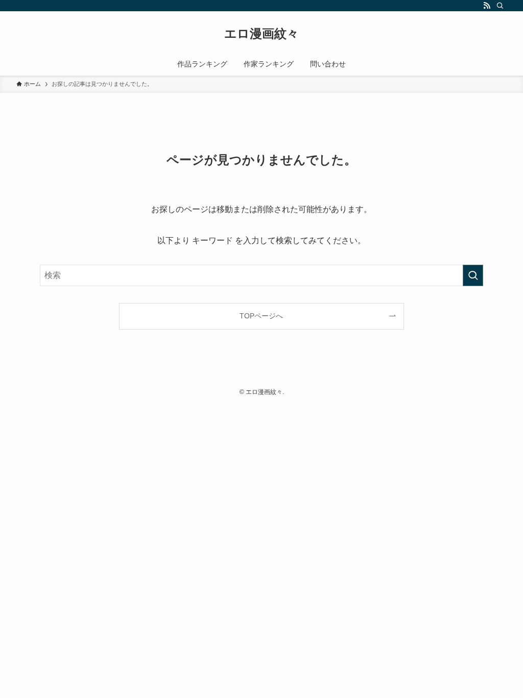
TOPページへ (261, 316)
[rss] (486, 5)
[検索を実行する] (473, 275)
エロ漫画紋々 (261, 34)
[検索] (500, 5)
